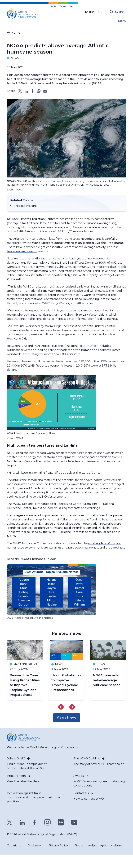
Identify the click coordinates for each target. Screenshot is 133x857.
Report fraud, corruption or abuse (98, 845)
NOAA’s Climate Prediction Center (31, 219)
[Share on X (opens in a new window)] (20, 91)
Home (15, 32)
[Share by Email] (45, 91)
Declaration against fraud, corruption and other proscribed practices (29, 797)
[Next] (72, 707)
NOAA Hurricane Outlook (38, 559)
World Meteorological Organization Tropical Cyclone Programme (78, 243)
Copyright (14, 845)
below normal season (22, 251)
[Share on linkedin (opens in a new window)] (26, 91)
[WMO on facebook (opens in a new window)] (34, 822)
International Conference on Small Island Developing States (67, 299)
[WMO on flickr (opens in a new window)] (61, 822)
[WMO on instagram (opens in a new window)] (47, 822)
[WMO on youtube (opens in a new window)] (74, 822)
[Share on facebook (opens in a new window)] (32, 91)
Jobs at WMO (16, 758)
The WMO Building (86, 758)
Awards (78, 775)
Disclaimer (35, 845)
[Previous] (61, 707)
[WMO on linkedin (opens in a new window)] (22, 822)
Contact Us (81, 793)
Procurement (16, 775)
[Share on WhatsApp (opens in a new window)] (39, 91)
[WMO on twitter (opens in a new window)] (9, 822)
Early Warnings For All (56, 290)
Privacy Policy (58, 845)
